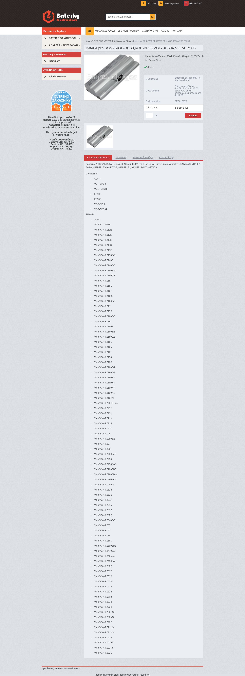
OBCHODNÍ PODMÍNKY (128, 31)
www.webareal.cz (72, 668)
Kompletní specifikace (98, 157)
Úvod (88, 41)
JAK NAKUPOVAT (150, 31)
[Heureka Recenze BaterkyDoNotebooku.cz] (61, 100)
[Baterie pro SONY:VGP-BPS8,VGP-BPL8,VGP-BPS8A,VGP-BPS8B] (112, 55)
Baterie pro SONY (123, 41)
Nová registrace (171, 3)
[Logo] (61, 17)
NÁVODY (165, 31)
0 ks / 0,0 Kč (195, 3)
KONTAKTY (177, 31)
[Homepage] (90, 31)
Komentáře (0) (166, 157)
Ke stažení (121, 157)
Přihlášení (152, 3)
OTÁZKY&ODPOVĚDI (105, 31)
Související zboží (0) (143, 157)
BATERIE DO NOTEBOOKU (103, 41)
